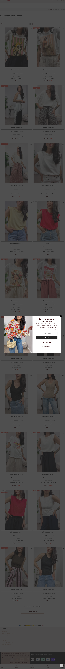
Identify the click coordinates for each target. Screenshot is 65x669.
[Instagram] (46, 342)
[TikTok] (50, 342)
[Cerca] (61, 316)
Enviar (47, 337)
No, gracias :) (47, 346)
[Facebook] (43, 342)
